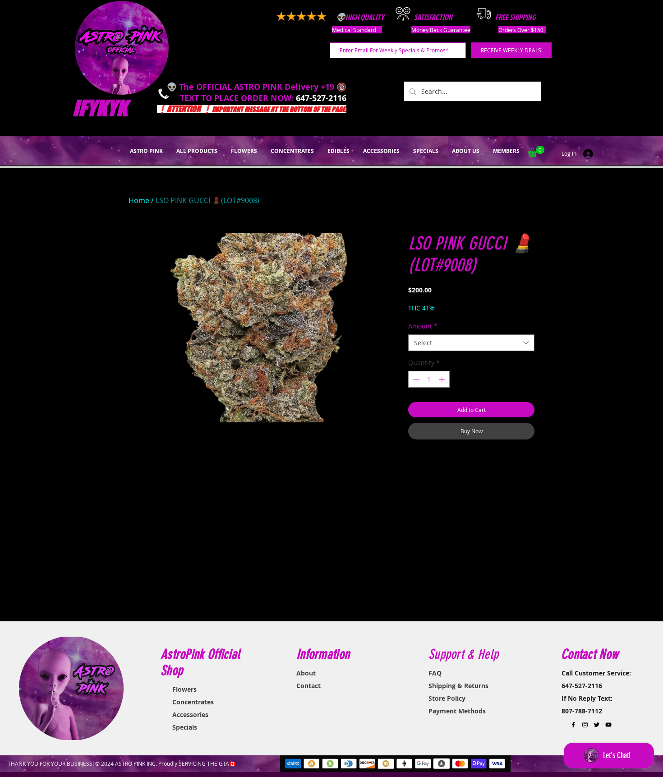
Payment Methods (457, 711)
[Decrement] (415, 379)
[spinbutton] (429, 379)
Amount (422, 326)
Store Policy (446, 698)
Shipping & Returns (458, 685)
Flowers (184, 689)
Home (139, 200)
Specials (184, 727)
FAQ (435, 673)
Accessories (190, 714)
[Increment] (442, 379)
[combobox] (471, 343)
